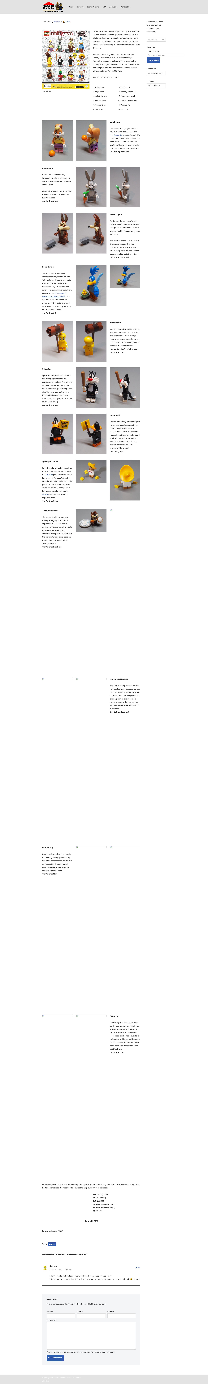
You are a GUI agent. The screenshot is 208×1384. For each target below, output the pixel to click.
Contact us (125, 7)
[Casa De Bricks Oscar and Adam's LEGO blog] (53, 6)
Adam (68, 22)
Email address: (153, 51)
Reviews (80, 7)
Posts (71, 7)
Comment (52, 1320)
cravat (45, 494)
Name (50, 1311)
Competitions (93, 7)
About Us (113, 7)
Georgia (53, 1266)
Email (80, 1311)
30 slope (49, 474)
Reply (138, 1268)
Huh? (104, 7)
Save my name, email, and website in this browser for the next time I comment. (82, 1352)
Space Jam (119, 135)
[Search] (163, 40)
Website (110, 1311)
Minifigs (52, 1244)
